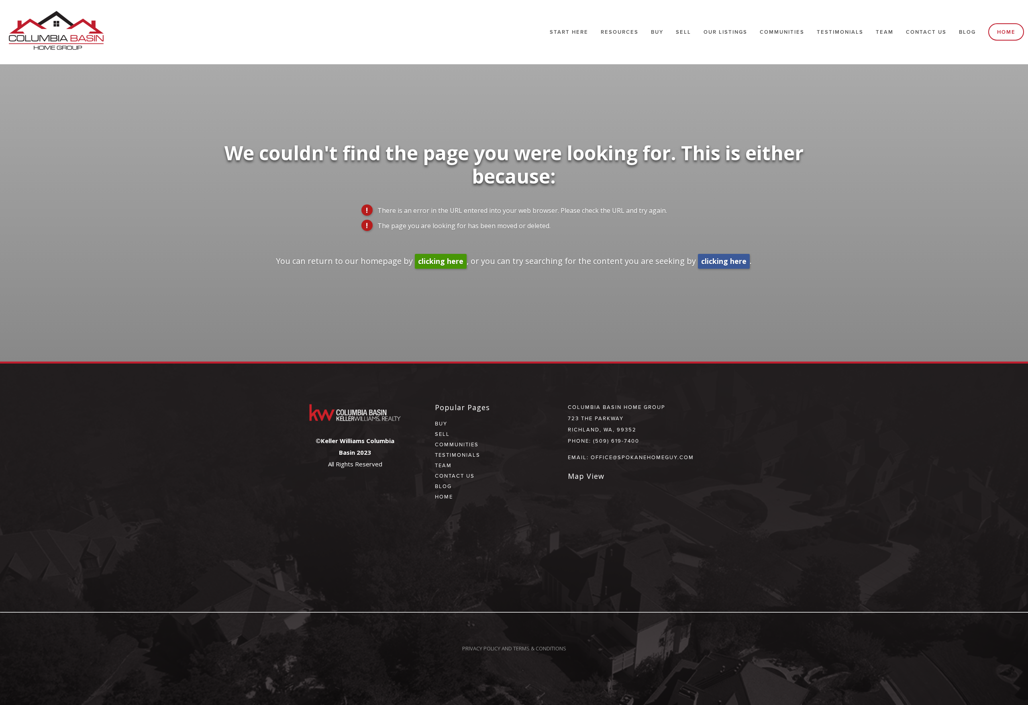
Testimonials (840, 32)
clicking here (440, 261)
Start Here (569, 32)
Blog (967, 32)
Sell (442, 433)
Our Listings (725, 32)
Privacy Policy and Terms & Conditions (514, 648)
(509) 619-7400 (616, 440)
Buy (657, 32)
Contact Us (926, 32)
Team (884, 32)
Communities (457, 444)
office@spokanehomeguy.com (642, 457)
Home (1006, 32)
